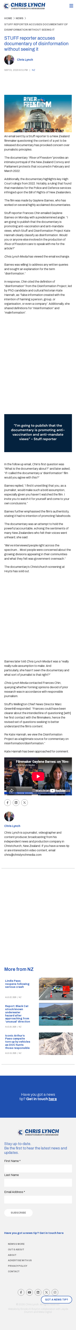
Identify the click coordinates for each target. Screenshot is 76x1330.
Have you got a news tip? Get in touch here (34, 1232)
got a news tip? (56, 1299)
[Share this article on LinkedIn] (16, 802)
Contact (14, 1271)
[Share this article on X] (24, 802)
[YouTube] (29, 1292)
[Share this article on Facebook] (7, 802)
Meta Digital (45, 1312)
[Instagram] (55, 1292)
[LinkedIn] (38, 1292)
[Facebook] (21, 1292)
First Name (12, 1161)
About (12, 1255)
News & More (16, 1244)
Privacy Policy (17, 1266)
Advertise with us (20, 1260)
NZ (33, 70)
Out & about (16, 1249)
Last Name (11, 1175)
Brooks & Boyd (29, 1309)
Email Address (14, 1191)
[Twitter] (46, 1292)
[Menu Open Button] (71, 6)
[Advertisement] (38, 358)
